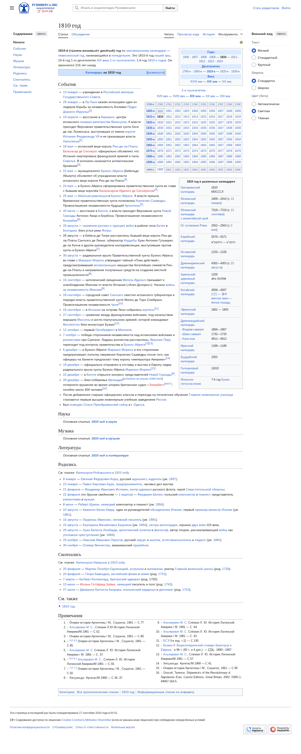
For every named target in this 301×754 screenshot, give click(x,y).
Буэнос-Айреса (112, 171)
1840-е (150, 133)
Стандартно (266, 80)
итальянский (132, 589)
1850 (160, 139)
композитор (186, 494)
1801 (169, 111)
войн (202, 525)
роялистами (71, 339)
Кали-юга (188, 338)
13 (150, 343)
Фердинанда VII (87, 136)
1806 (186, 57)
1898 (229, 162)
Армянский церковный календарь (188, 279)
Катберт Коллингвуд (93, 579)
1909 (237, 169)
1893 (186, 162)
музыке (89, 499)
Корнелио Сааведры (150, 200)
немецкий (108, 504)
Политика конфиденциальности (30, 727)
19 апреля (70, 117)
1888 (229, 156)
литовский (120, 519)
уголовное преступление (81, 535)
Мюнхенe (125, 330)
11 (156, 308)
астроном (137, 569)
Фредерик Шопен (150, 494)
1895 (203, 162)
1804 (195, 111)
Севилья (69, 161)
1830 (160, 128)
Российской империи (118, 92)
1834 (195, 128)
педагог (200, 540)
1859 (238, 139)
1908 (229, 169)
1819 (238, 116)
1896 (212, 162)
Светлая (264, 111)
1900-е (150, 169)
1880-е (150, 156)
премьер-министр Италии (213, 509)
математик (155, 569)
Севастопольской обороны (205, 489)
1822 (178, 122)
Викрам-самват (193, 329)
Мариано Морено (91, 260)
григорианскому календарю (146, 50)
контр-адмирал (141, 489)
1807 (195, 57)
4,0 (71, 640)
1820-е (224, 71)
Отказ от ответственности (92, 727)
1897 (220, 162)
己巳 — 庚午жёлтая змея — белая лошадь (221, 298)
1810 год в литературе (110, 455)
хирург (141, 540)
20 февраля (71, 569)
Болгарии (70, 230)
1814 (220, 61)
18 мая (68, 146)
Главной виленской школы (194, 569)
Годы (211, 52)
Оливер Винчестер (96, 545)
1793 (186, 104)
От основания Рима (194, 225)
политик (145, 530)
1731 (161, 574)
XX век (226, 81)
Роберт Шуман (88, 504)
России (161, 399)
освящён (76, 404)
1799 (237, 104)
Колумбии (70, 220)
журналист (139, 479)
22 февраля (71, 494)
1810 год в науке (104, 421)
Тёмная (263, 118)
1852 (178, 139)
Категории (66, 692)
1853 (186, 139)
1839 (238, 128)
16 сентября (72, 280)
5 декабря (70, 349)
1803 (186, 111)
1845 (203, 133)
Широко (263, 87)
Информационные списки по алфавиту (165, 692)
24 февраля (71, 574)
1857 (220, 139)
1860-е (150, 145)
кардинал (149, 589)
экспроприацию (105, 265)
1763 (167, 584)
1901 (168, 169)
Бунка (225, 379)
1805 (203, 111)
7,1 (75, 667)
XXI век (225, 96)
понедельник (120, 55)
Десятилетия (211, 66)
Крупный (264, 64)
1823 (186, 122)
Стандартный (267, 57)
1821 (169, 122)
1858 (229, 139)
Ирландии (115, 380)
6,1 (75, 658)
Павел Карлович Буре (98, 484)
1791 (168, 104)
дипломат (166, 589)
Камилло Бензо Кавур (98, 509)
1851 (169, 139)
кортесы (148, 309)
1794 (194, 104)
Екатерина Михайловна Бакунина (107, 525)
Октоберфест (105, 330)
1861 (169, 145)
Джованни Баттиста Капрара (100, 589)
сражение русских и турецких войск (108, 225)
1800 (160, 111)
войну (223, 530)
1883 (186, 156)
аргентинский (128, 530)
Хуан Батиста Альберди (100, 530)
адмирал (133, 579)
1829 (238, 122)
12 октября (71, 330)
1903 (186, 169)
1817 (220, 116)
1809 (212, 57)
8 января (69, 479)
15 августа (70, 519)
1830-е (235, 71)
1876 (212, 151)
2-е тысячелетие (194, 90)
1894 (195, 162)
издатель (155, 479)
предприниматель (129, 484)
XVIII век (196, 81)
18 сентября (72, 295)
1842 (178, 133)
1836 (212, 128)
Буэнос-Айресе (122, 196)
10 (120, 303)
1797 (220, 104)
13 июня (69, 584)
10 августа (70, 509)
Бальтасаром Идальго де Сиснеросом (126, 190)
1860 (160, 145)
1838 (229, 128)
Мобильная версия (123, 727)
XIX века (103, 60)
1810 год (68, 606)
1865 (203, 145)
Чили (114, 304)
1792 (177, 104)
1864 (195, 145)
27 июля (69, 589)
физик (132, 574)
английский (119, 574)
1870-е (150, 151)
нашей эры (162, 55)
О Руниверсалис (62, 727)
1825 (203, 122)
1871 (169, 151)
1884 (195, 156)
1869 (238, 145)
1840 (160, 133)
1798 (229, 104)
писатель (134, 519)
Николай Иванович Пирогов (103, 540)
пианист (204, 494)
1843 (186, 133)
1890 (160, 162)
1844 (195, 133)
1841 (169, 133)
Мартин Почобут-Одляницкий (106, 569)
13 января (70, 92)
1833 (186, 128)
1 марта (125, 494)
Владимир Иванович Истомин (106, 489)
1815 (203, 116)
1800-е (197, 71)
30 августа (70, 255)
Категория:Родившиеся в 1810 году (102, 472)
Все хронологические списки (97, 692)
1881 (169, 156)
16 (104, 388)
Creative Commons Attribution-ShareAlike (86, 720)
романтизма (72, 499)
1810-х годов (157, 60)
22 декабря (71, 374)
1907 (220, 169)
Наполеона (71, 141)
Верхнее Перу (160, 339)
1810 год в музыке (105, 438)
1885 (203, 156)
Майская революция (93, 196)
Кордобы (130, 240)
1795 (203, 104)
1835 (203, 128)
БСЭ (166, 640)
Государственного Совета (81, 97)
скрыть (41, 33)
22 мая (68, 171)
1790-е (186, 71)
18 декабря (71, 364)
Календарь (93, 72)
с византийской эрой (194, 218)
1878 (229, 151)
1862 (178, 145)
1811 (234, 57)
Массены (84, 319)
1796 (212, 104)
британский (118, 579)
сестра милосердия (163, 525)
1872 (178, 151)
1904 (194, 169)
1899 (238, 162)
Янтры (106, 230)
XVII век (162, 96)
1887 (220, 156)
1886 (212, 156)
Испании (94, 309)
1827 (220, 122)
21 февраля (71, 489)
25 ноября (70, 540)
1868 (229, 145)
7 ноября (69, 335)
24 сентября (72, 309)
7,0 (71, 667)
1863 (186, 145)
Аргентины (132, 205)
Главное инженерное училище (211, 394)
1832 (178, 128)
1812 (202, 61)
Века (211, 76)
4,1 (75, 640)
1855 (203, 139)
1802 (178, 111)
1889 (238, 156)
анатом (155, 540)
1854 (195, 139)
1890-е (150, 162)
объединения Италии (166, 509)
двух (195, 525)
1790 (160, 104)
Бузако (168, 645)
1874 (195, 151)
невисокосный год (71, 55)
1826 (212, 122)
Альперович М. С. (81, 627)
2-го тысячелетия (122, 60)
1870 (160, 151)
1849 (238, 133)
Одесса (139, 404)
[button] (11, 7)
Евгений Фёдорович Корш (99, 479)
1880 (160, 156)
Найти (170, 8)
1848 (229, 133)
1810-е (211, 71)
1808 (204, 57)
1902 (177, 169)
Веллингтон (71, 324)
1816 (212, 116)
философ (161, 530)
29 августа (70, 530)
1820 (160, 122)
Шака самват (191, 334)
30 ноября (70, 545)
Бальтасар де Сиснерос (80, 151)
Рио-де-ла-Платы (125, 146)
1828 (229, 122)
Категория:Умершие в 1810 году (100, 562)
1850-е (150, 139)
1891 (169, 162)
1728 (225, 569)
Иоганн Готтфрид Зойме (97, 584)
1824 (195, 122)
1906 (212, 169)
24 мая (68, 186)
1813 (211, 61)
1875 (203, 151)
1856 (212, 139)
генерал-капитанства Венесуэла (103, 122)
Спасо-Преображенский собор (106, 404)
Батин (160, 225)
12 (117, 323)
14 (167, 358)
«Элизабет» (155, 384)
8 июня (68, 504)
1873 (186, 151)
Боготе (103, 211)
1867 (220, 145)
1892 (178, 162)
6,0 (71, 658)
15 (153, 368)
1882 (178, 156)
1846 (212, 133)
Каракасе (107, 117)
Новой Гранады (160, 374)
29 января (70, 102)
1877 (220, 151)
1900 (160, 169)
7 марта (68, 579)
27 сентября (72, 315)
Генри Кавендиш (97, 574)
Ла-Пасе (91, 102)
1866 (212, 145)
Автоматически (268, 104)
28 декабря (71, 380)
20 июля (69, 211)
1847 (220, 133)
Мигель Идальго (134, 280)
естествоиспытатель (176, 540)
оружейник (141, 545)
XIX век (212, 81)
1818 (229, 116)
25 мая (68, 196)
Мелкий (263, 50)
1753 (185, 589)
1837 (220, 128)
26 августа (70, 225)
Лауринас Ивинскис (97, 519)
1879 (238, 151)
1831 (169, 128)
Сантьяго (116, 295)
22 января (70, 484)
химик (145, 574)
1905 (203, 169)
